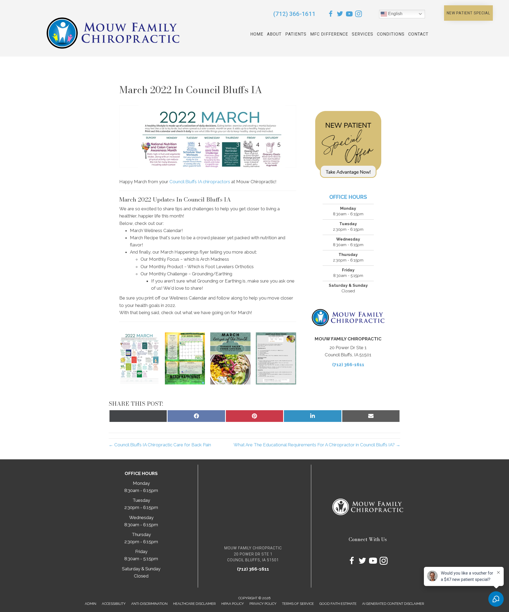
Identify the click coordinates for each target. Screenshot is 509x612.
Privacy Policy (263, 604)
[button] (468, 13)
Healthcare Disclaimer (194, 604)
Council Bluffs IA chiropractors (199, 181)
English (394, 13)
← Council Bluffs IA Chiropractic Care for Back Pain (160, 444)
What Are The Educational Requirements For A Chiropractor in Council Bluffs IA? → (317, 444)
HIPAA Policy (232, 604)
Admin (90, 604)
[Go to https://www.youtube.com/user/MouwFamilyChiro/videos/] (349, 15)
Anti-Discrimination (149, 604)
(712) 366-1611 (294, 14)
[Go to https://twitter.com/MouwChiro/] (340, 15)
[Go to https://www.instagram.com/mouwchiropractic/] (358, 15)
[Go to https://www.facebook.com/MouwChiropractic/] (330, 15)
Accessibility (114, 604)
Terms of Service (298, 604)
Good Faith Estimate (338, 604)
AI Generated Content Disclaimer (393, 604)
